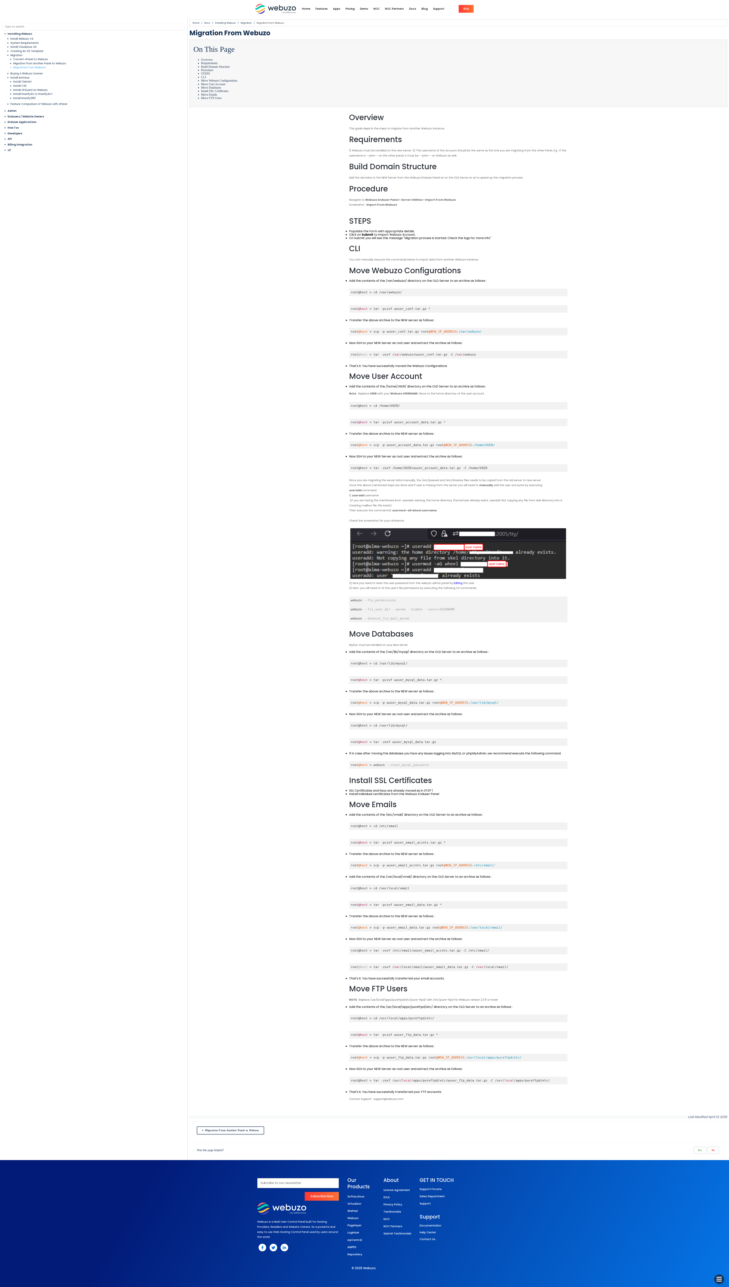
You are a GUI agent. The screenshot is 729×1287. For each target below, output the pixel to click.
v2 (9, 150)
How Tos (13, 128)
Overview (207, 59)
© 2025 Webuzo (364, 1268)
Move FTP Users (211, 98)
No (713, 1150)
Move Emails (209, 94)
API (10, 139)
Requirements (209, 63)
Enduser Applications (22, 122)
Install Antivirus (19, 78)
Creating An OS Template (26, 51)
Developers (15, 133)
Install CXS (20, 86)
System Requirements (24, 43)
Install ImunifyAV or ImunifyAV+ (33, 94)
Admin (12, 111)
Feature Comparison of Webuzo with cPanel (38, 104)
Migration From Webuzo (29, 67)
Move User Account (213, 84)
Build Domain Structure (215, 66)
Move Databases (211, 87)
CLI (203, 77)
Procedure (207, 70)
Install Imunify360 (24, 98)
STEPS (205, 73)
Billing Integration (20, 144)
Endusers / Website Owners (26, 116)
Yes (700, 1150)
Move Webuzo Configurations (219, 80)
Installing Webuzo (20, 34)
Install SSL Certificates (214, 91)
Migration (16, 55)
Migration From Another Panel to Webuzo (39, 63)
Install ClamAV (22, 81)
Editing (458, 583)
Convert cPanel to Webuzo (30, 59)
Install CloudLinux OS (23, 47)
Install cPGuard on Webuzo (30, 90)
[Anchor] (388, 117)
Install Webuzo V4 (21, 39)
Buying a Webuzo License (26, 73)
